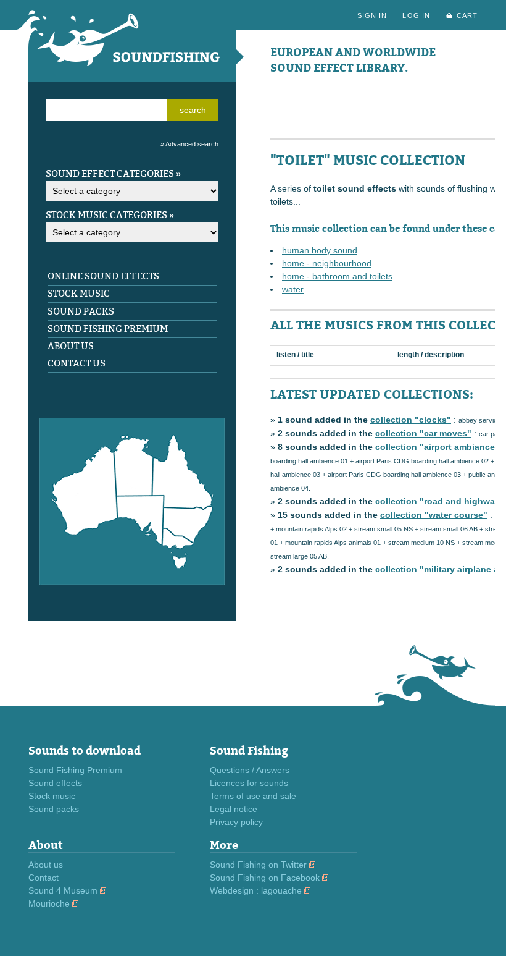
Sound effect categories (110, 173)
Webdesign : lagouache (256, 890)
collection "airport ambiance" (437, 447)
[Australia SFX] (132, 581)
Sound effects (55, 783)
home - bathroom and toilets (337, 276)
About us (71, 346)
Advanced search (191, 144)
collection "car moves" (423, 433)
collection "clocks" (410, 420)
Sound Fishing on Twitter (258, 864)
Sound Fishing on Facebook (265, 877)
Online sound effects (103, 276)
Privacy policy (236, 822)
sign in (372, 15)
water (293, 289)
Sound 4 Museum (62, 890)
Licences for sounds (249, 783)
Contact (43, 877)
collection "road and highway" (439, 501)
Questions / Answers (249, 770)
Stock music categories (106, 215)
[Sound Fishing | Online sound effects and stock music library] (132, 79)
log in (415, 15)
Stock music (79, 293)
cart (467, 15)
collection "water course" (433, 515)
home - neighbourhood (326, 263)
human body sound (319, 250)
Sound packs (81, 311)
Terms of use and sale (253, 796)
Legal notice (233, 809)
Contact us (77, 363)
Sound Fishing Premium (108, 328)
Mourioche (49, 903)
